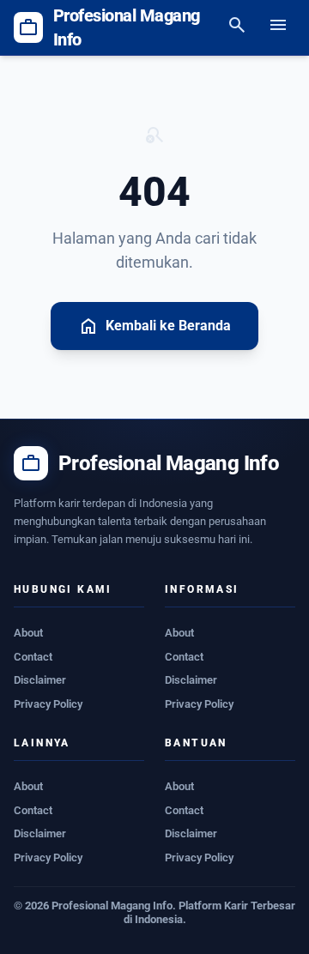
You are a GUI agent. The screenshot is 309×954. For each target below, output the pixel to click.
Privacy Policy (48, 703)
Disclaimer (40, 679)
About (28, 632)
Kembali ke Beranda (154, 326)
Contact (33, 656)
